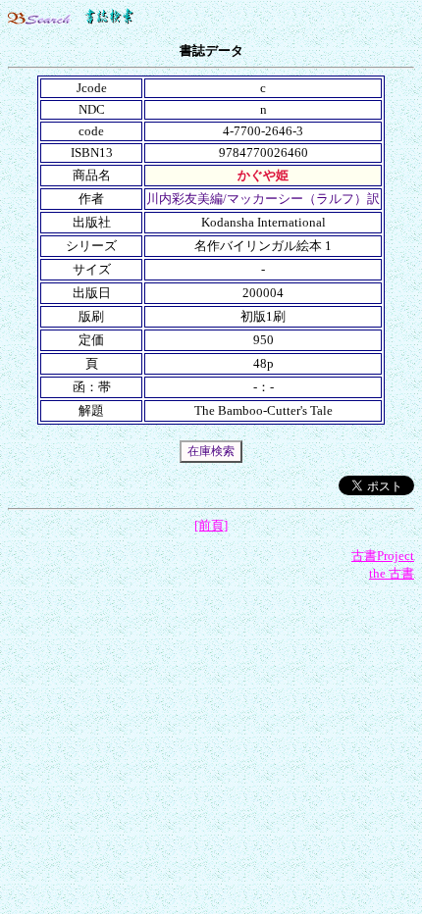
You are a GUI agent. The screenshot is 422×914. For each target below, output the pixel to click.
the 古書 (391, 573)
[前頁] (211, 525)
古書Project (382, 555)
